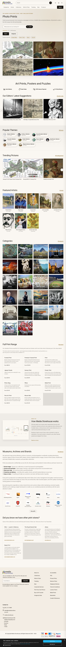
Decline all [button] (52, 644)
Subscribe (25, 580)
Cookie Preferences (55, 598)
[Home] (8, 2)
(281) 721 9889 (8, 607)
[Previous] (1, 110)
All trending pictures (59, 155)
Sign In (60, 7)
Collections (18, 7)
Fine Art (33, 37)
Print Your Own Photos (39, 589)
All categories (60, 241)
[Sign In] (61, 2)
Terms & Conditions (55, 587)
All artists (61, 190)
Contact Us (5, 604)
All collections (60, 451)
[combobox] (32, 3)
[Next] (64, 110)
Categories (13, 33)
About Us (36, 572)
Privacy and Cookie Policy (25, 643)
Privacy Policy (53, 578)
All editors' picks (60, 96)
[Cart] (58, 2)
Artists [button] (12, 7)
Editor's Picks (26, 7)
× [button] (64, 640)
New (38, 7)
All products (61, 344)
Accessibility (53, 572)
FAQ (51, 575)
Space (28, 37)
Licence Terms (53, 589)
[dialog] (33, 643)
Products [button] (43, 7)
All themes (61, 130)
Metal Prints (53, 592)
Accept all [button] (52, 641)
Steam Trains (22, 37)
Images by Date (38, 595)
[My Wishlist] (55, 2)
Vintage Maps (14, 37)
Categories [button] (6, 7)
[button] (22, 645)
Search (30, 26)
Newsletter (52, 595)
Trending (33, 7)
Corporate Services (39, 587)
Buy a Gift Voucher (38, 592)
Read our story (34, 440)
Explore (5, 33)
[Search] (50, 3)
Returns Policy (53, 581)
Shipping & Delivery (54, 584)
